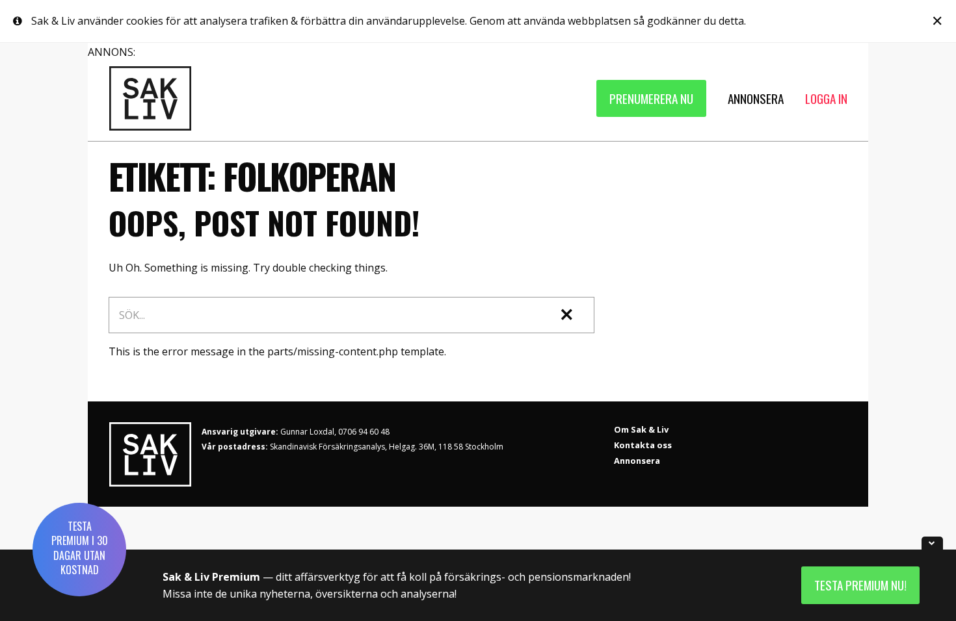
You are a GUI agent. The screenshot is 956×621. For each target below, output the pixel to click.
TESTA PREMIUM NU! (860, 585)
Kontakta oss (643, 445)
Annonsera (637, 460)
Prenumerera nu (651, 98)
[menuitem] (651, 98)
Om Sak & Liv (641, 429)
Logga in (826, 98)
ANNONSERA (756, 98)
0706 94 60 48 (364, 431)
